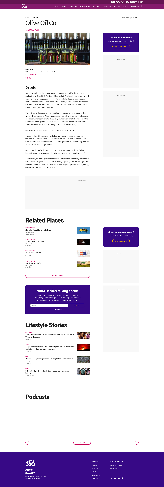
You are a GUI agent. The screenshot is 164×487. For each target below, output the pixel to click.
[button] (27, 443)
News (64, 6)
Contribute (95, 461)
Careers (94, 465)
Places (117, 6)
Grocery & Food (32, 30)
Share (28, 78)
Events (125, 6)
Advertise (135, 6)
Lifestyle (73, 6)
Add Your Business (121, 46)
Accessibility (96, 475)
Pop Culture (85, 6)
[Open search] (142, 6)
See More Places (57, 276)
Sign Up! (76, 305)
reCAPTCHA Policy (116, 461)
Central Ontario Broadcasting (38, 476)
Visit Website (31, 75)
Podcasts (97, 6)
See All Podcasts (82, 443)
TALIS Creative (36, 478)
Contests (107, 6)
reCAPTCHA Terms (116, 465)
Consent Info (58, 309)
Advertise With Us (121, 241)
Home (57, 6)
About (94, 472)
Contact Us (95, 478)
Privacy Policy (115, 468)
